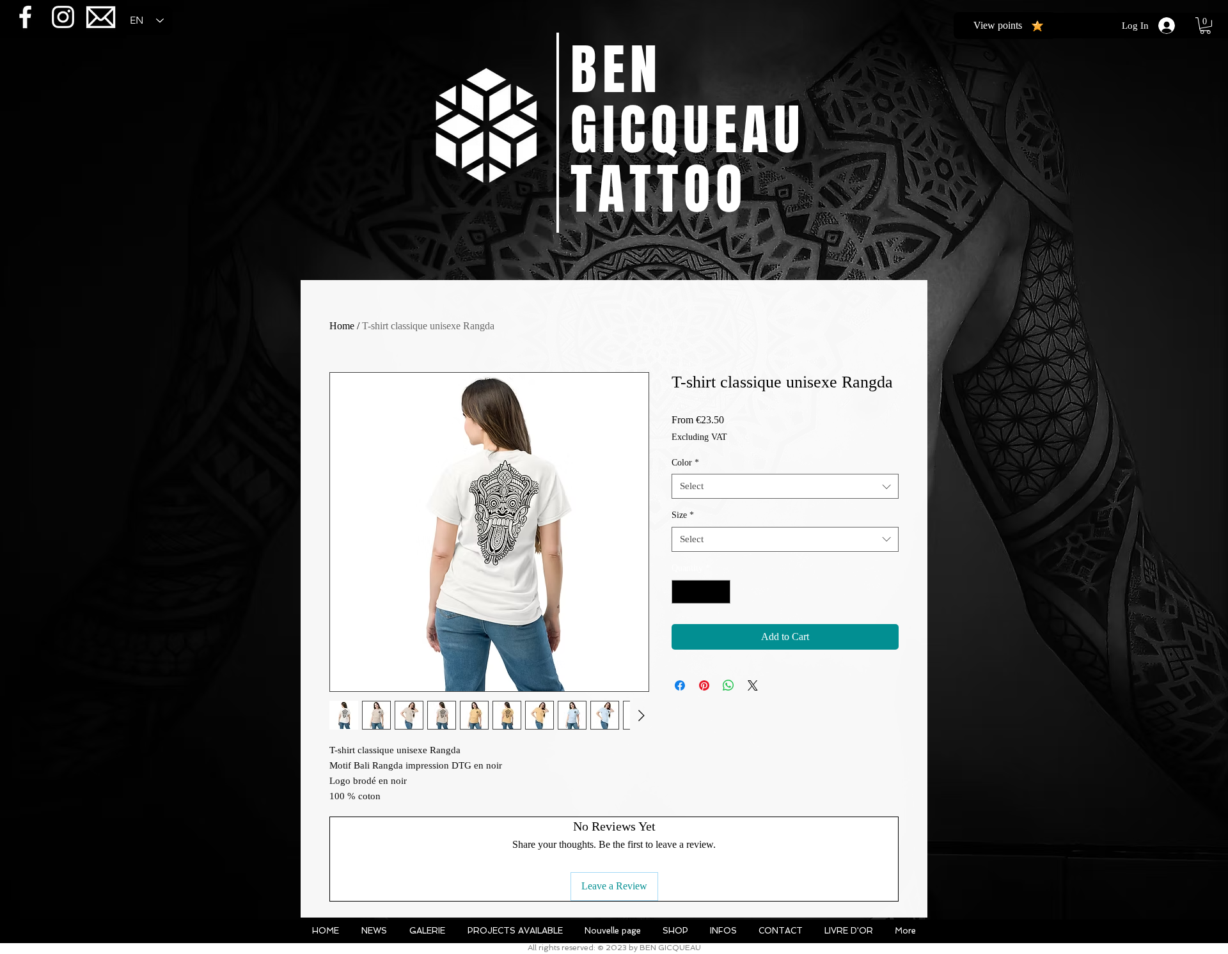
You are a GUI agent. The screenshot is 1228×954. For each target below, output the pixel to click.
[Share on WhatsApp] (728, 685)
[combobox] (785, 486)
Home (341, 325)
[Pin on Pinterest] (704, 685)
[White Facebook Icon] (25, 17)
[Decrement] (681, 592)
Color (685, 462)
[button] (1205, 25)
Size (683, 515)
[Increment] (720, 592)
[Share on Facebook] (680, 685)
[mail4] (101, 17)
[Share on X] (752, 685)
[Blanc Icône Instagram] (63, 17)
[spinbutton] (700, 592)
